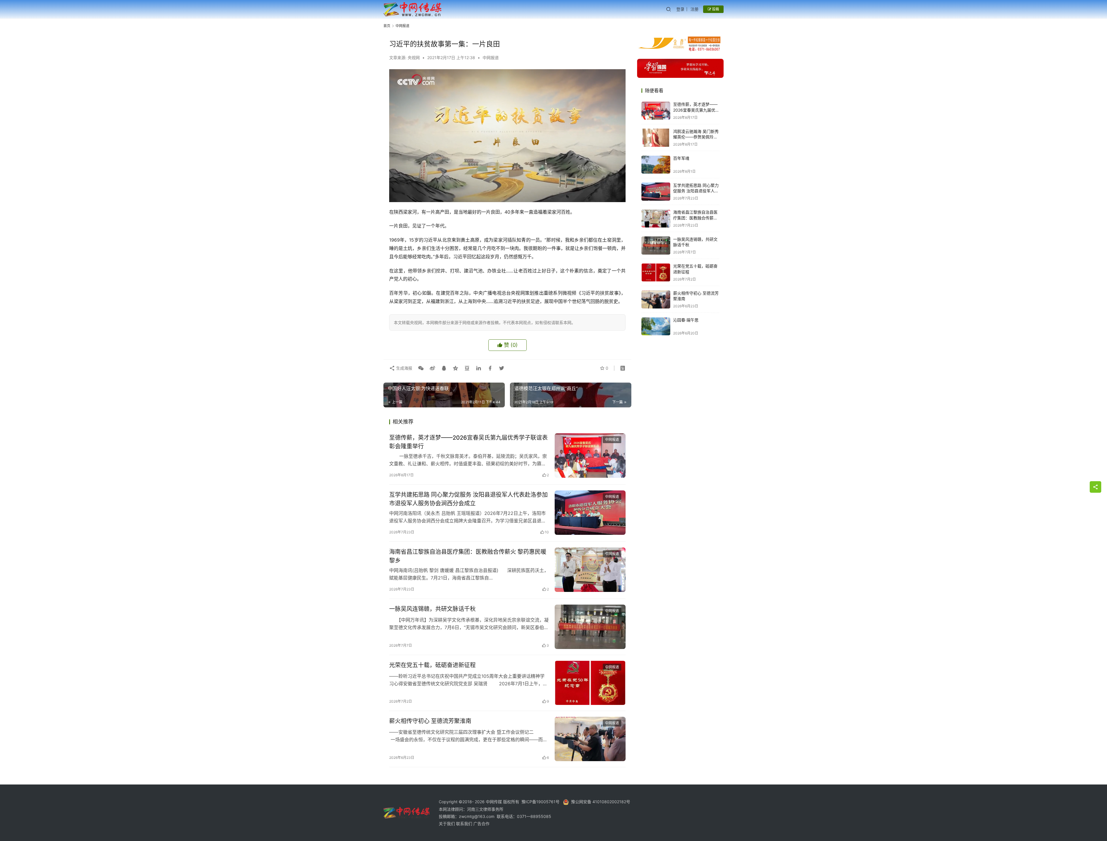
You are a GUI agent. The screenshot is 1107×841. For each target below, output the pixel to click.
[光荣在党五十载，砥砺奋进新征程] (590, 683)
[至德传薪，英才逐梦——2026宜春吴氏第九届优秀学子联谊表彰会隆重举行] (590, 455)
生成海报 (403, 368)
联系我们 (464, 823)
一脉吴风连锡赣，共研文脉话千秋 (432, 608)
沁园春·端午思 (686, 320)
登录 (680, 9)
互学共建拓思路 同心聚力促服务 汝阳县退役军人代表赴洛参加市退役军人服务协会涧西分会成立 (468, 499)
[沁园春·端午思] (655, 326)
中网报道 (491, 57)
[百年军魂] (655, 165)
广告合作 (481, 823)
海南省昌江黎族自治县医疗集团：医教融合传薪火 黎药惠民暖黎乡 (467, 556)
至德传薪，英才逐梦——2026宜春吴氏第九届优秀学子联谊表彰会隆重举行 (468, 441)
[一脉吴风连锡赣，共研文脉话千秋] (590, 627)
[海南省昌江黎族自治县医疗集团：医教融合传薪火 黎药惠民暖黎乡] (590, 570)
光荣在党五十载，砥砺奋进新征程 (432, 665)
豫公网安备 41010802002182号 (600, 801)
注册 (694, 9)
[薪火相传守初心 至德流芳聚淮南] (590, 739)
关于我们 (447, 823)
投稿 (715, 9)
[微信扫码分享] (421, 368)
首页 (386, 26)
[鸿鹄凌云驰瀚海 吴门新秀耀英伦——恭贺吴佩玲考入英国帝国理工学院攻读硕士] (655, 138)
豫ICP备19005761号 (541, 801)
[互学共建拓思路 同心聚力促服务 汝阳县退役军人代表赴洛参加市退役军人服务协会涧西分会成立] (590, 512)
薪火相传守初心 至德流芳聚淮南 (430, 721)
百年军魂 (681, 158)
